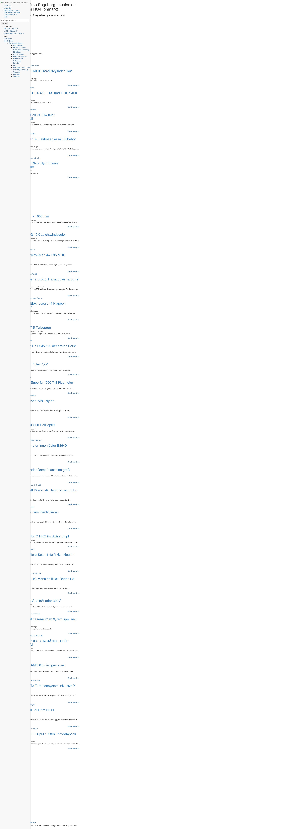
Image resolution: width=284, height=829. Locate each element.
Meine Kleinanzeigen (11, 10)
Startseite (7, 6)
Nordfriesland (18, 58)
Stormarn (16, 76)
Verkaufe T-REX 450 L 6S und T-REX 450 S (39, 94)
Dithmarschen (18, 45)
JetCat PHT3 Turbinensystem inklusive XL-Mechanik (40, 687)
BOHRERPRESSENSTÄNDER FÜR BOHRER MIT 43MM (35, 642)
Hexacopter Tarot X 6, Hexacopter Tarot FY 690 (40, 281)
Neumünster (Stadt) (20, 56)
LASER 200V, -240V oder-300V (37, 600)
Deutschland (8, 41)
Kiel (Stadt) (17, 52)
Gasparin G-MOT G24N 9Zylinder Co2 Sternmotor (37, 72)
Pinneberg (17, 63)
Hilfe (6, 17)
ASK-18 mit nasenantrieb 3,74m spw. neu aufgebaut (39, 621)
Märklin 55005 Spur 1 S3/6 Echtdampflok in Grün (39, 735)
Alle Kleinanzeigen (10, 15)
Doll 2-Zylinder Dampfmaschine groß (42, 469)
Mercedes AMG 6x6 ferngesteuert (40, 665)
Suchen (4, 23)
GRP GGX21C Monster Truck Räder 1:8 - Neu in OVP (39, 580)
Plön (14, 65)
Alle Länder (8, 39)
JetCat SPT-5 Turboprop (33, 327)
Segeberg (16, 72)
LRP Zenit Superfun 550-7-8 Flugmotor (44, 382)
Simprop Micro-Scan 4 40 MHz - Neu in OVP (37, 556)
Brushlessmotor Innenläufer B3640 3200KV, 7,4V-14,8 (34, 447)
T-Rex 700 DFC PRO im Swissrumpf (42, 536)
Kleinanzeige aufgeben (12, 12)
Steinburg (16, 74)
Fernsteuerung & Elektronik (14, 33)
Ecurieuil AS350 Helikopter (35, 424)
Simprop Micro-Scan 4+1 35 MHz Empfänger (33, 256)
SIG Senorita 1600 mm (32, 216)
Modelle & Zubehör (11, 29)
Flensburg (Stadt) (19, 47)
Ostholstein (17, 61)
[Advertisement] (40, 37)
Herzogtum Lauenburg (21, 50)
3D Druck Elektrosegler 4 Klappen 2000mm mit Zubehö (34, 305)
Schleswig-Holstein (15, 43)
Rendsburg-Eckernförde (21, 67)
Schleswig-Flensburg (20, 70)
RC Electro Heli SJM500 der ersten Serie (45, 345)
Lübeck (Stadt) (18, 54)
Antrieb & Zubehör (10, 31)
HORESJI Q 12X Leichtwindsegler (40, 234)
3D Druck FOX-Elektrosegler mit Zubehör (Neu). (39, 141)
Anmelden (8, 8)
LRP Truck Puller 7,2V (31, 364)
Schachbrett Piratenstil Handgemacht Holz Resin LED (40, 492)
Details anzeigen (73, 85)
